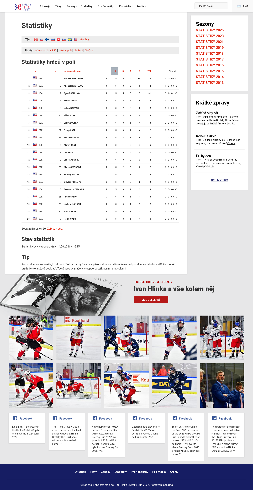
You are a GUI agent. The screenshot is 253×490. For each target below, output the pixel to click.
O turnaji (80, 472)
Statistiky (120, 472)
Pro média (159, 472)
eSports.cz (101, 485)
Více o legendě (151, 300)
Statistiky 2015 (210, 71)
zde (232, 123)
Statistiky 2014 (210, 77)
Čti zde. (231, 143)
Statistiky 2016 (210, 65)
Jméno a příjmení (72, 71)
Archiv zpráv (219, 180)
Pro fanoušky (139, 472)
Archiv (174, 472)
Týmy (93, 472)
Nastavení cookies (161, 485)
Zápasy (105, 472)
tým (34, 71)
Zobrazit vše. (55, 228)
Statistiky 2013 (210, 83)
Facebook (25, 418)
